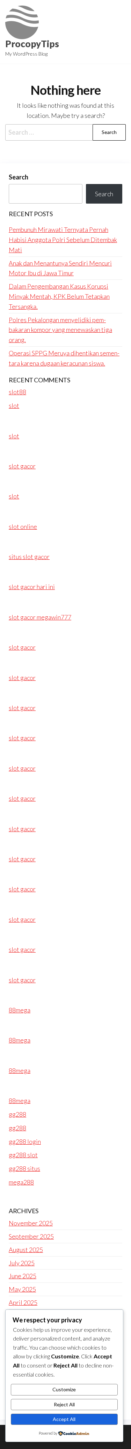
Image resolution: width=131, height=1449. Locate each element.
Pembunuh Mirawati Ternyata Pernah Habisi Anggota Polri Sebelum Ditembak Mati (63, 240)
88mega (19, 1010)
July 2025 (22, 1263)
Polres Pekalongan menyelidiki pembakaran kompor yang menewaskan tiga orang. (60, 330)
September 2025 (31, 1236)
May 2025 (22, 1289)
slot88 (17, 392)
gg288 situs (24, 1168)
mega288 (21, 1182)
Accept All (64, 1419)
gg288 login (25, 1141)
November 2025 (31, 1223)
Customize (64, 1389)
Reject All (64, 1404)
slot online (23, 526)
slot (14, 405)
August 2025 (26, 1249)
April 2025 (23, 1302)
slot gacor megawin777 (40, 617)
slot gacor (22, 466)
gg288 (17, 1114)
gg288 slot (23, 1155)
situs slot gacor (29, 556)
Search (18, 177)
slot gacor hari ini (32, 587)
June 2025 (22, 1276)
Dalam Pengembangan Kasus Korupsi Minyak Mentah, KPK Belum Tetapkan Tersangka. (59, 296)
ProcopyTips (32, 43)
